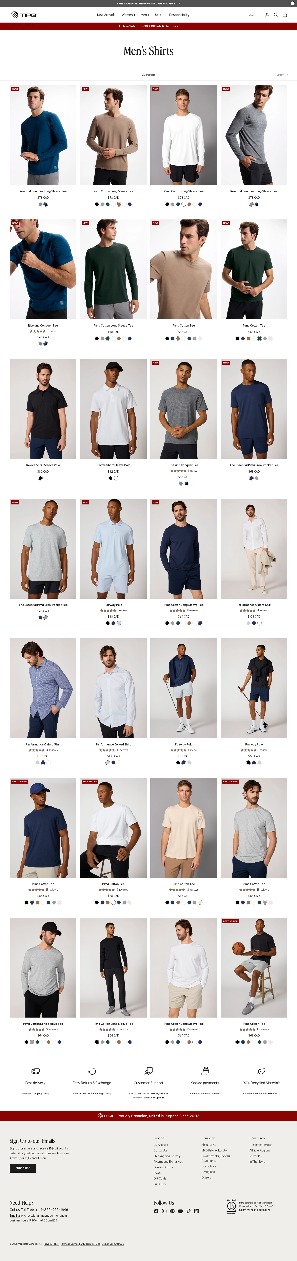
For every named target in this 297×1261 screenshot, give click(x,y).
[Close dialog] (222, 588)
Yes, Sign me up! (109, 672)
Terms (107, 690)
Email (79, 650)
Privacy (115, 690)
